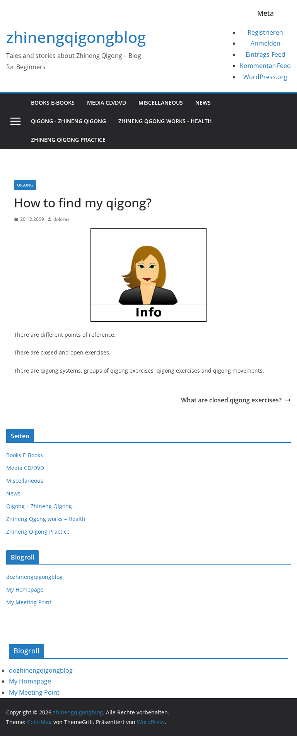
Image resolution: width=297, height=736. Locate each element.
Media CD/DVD (106, 102)
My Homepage (24, 589)
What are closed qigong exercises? (231, 400)
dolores (61, 219)
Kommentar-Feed (265, 65)
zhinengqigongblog (76, 36)
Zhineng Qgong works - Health (165, 121)
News (203, 102)
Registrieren (265, 32)
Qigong (25, 185)
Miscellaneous (160, 102)
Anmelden (265, 43)
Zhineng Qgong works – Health (45, 518)
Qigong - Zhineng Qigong (68, 121)
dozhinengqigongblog (34, 576)
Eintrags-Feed (265, 54)
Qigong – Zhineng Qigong (39, 506)
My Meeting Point (28, 602)
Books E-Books (53, 102)
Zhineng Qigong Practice (68, 139)
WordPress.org (265, 77)
